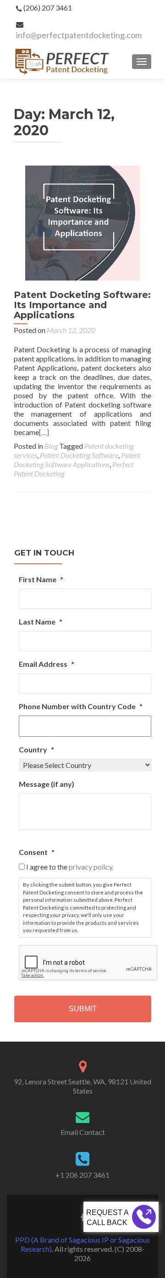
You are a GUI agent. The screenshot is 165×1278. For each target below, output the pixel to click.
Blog (51, 445)
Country (36, 749)
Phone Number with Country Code (81, 706)
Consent (37, 852)
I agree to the (70, 866)
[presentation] (88, 963)
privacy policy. (91, 866)
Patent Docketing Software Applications (77, 460)
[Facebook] (82, 1217)
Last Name (40, 621)
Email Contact (82, 1132)
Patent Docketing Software (79, 455)
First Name (41, 579)
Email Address (46, 663)
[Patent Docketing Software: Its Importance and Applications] (82, 222)
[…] (44, 432)
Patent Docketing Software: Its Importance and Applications (82, 305)
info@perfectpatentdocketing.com (79, 35)
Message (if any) (46, 783)
